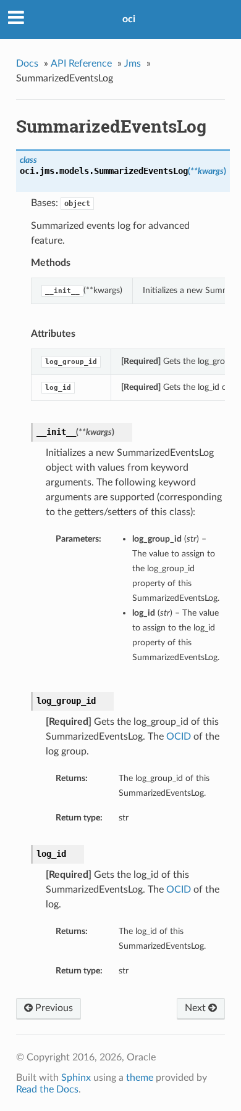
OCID (178, 736)
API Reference (81, 63)
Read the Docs (47, 1089)
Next (196, 1008)
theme (139, 1078)
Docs (27, 63)
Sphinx (76, 1078)
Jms (132, 63)
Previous (53, 1008)
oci (128, 19)
